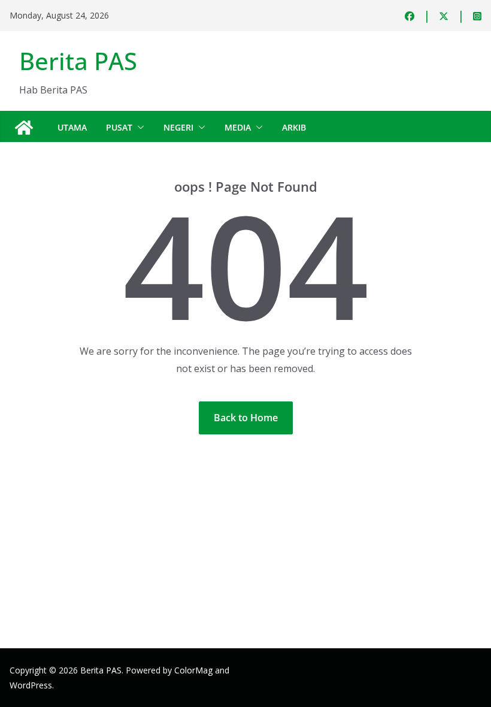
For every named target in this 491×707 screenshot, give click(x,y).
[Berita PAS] (24, 127)
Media (238, 127)
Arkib (294, 127)
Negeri (178, 127)
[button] (138, 127)
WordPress (31, 685)
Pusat (119, 127)
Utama (72, 127)
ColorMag (193, 670)
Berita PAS (78, 60)
